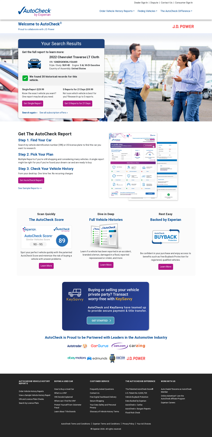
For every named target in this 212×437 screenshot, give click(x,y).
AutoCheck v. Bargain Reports (138, 409)
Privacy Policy (128, 424)
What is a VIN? (60, 393)
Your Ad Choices (144, 424)
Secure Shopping (97, 401)
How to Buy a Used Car (64, 389)
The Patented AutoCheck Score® (139, 389)
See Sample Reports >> (30, 188)
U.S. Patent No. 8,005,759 (136, 393)
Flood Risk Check (132, 413)
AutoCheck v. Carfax (133, 405)
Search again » (29, 112)
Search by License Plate (29, 403)
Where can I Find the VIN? (65, 401)
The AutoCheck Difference (175, 11)
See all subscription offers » (54, 112)
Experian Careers (168, 403)
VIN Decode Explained (63, 397)
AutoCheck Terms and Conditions (75, 424)
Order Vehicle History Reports (116, 11)
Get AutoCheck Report (31, 180)
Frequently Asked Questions (102, 389)
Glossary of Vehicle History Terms (104, 411)
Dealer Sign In (141, 2)
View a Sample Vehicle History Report (34, 395)
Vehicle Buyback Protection (136, 397)
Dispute (154, 2)
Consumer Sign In (184, 2)
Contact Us (166, 2)
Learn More (46, 265)
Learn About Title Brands (65, 411)
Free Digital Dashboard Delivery (103, 397)
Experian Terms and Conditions (106, 424)
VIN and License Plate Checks (31, 399)
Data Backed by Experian (135, 401)
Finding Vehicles (146, 11)
